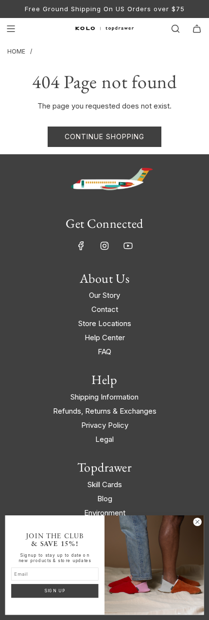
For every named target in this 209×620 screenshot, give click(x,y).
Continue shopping (104, 136)
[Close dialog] (197, 521)
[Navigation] (10, 28)
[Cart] (197, 28)
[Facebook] (81, 245)
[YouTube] (128, 245)
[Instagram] (104, 245)
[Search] (175, 28)
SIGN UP (55, 590)
